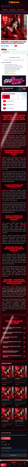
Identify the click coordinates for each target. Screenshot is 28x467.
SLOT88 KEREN (12, 9)
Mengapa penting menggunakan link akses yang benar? (12, 347)
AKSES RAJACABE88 (21, 9)
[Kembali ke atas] (25, 458)
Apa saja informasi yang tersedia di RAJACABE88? (10, 338)
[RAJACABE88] (14, 2)
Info (24, 88)
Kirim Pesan (6, 438)
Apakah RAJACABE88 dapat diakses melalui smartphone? (12, 342)
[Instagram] (5, 444)
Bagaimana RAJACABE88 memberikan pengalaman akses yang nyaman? (11, 352)
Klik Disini (14, 73)
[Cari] (2, 6)
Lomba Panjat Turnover (14, 97)
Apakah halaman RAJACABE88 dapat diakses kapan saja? (12, 356)
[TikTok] (8, 444)
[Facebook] (2, 444)
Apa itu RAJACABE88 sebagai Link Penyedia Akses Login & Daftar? (12, 328)
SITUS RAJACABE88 (6, 451)
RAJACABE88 (4, 9)
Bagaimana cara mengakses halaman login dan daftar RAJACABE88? (12, 333)
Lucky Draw (6, 97)
